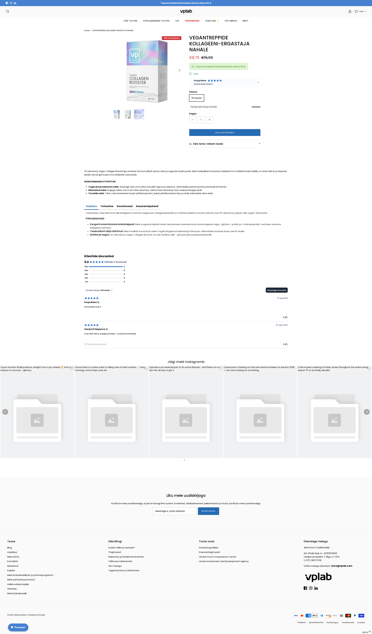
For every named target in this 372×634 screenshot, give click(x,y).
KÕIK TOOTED (130, 20)
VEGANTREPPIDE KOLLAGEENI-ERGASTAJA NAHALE (113, 30)
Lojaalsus (12, 552)
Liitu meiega (114, 565)
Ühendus (12, 588)
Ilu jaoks (361, 622)
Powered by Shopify (36, 615)
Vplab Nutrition (20, 615)
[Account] (349, 11)
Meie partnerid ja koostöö (21, 579)
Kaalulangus (332, 622)
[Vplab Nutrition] (186, 11)
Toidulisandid (348, 622)
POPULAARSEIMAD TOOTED (156, 20)
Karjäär (11, 570)
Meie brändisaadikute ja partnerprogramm (30, 575)
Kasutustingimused (209, 552)
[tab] (91, 206)
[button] (367, 632)
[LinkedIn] (15, 3)
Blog (9, 547)
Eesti (361, 11)
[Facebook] (7, 3)
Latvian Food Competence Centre (217, 556)
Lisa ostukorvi (224, 132)
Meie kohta (13, 556)
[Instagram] (11, 3)
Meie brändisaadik (17, 593)
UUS (177, 20)
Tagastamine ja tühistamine (123, 570)
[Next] (179, 70)
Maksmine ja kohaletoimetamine (126, 556)
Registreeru (208, 511)
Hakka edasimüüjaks (18, 584)
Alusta (87, 30)
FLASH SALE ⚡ (212, 20)
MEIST (245, 20)
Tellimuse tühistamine (120, 561)
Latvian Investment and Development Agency (224, 561)
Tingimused (114, 552)
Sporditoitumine (316, 622)
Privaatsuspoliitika (208, 547)
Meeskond (12, 565)
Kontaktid (12, 561)
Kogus (192, 113)
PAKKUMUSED (192, 20)
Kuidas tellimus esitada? (121, 547)
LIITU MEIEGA (231, 20)
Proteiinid (302, 622)
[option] (147, 70)
